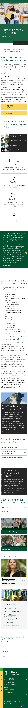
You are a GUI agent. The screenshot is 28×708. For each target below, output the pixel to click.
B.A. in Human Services (9, 447)
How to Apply (6, 507)
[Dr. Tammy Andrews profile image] (14, 568)
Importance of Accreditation (10, 432)
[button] (26, 253)
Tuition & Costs (7, 512)
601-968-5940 (12, 615)
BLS (15, 206)
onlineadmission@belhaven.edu (12, 625)
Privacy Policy (16, 701)
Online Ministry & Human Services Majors (13, 49)
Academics (6, 48)
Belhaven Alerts (8, 703)
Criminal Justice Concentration (12, 458)
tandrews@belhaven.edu (8, 583)
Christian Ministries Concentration (8, 452)
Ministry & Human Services (18, 48)
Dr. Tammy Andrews (8, 579)
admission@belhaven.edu (10, 684)
